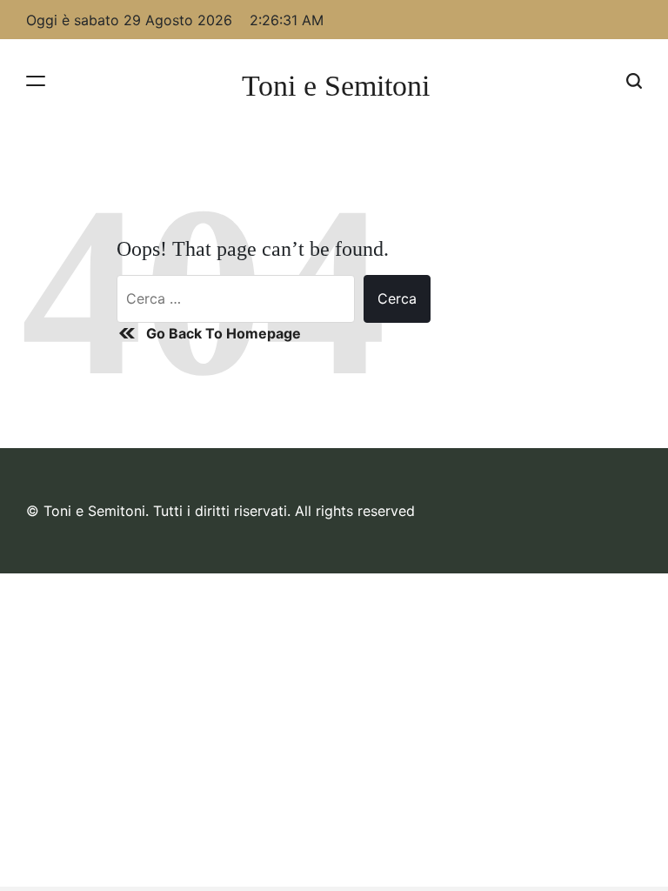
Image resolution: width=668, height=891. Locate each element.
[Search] (634, 80)
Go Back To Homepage (223, 333)
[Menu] (35, 80)
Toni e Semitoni (336, 86)
